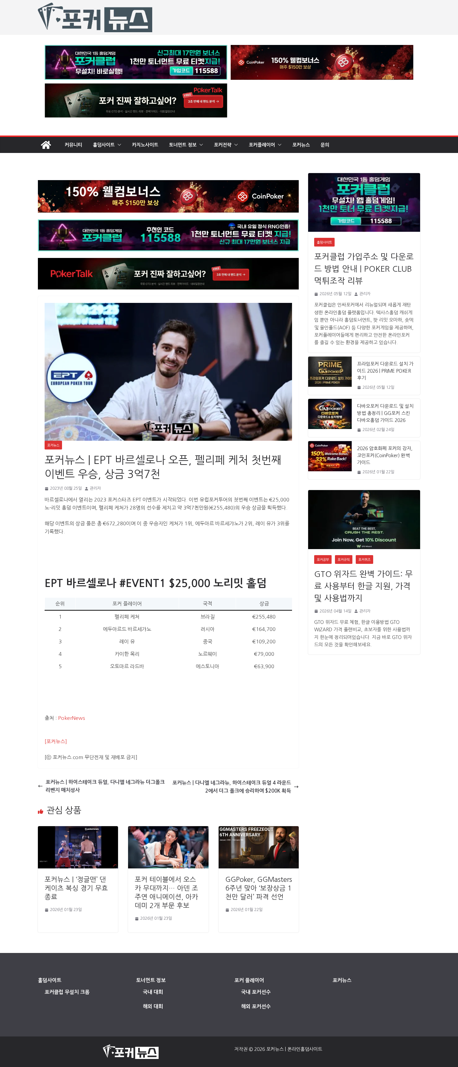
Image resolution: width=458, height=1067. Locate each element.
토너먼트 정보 (182, 145)
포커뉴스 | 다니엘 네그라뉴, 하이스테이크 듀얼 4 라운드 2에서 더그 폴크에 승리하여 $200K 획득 (231, 786)
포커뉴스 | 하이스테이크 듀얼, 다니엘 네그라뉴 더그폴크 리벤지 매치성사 (105, 786)
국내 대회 (153, 992)
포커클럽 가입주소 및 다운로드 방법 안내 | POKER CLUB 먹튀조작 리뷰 (364, 269)
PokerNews (71, 718)
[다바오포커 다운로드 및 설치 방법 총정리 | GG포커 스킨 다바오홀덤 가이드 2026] (330, 418)
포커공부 (323, 559)
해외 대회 (153, 1006)
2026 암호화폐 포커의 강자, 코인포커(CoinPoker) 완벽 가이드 (384, 455)
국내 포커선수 (256, 992)
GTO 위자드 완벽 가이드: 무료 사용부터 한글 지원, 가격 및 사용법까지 (363, 586)
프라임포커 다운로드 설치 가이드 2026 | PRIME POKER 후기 (385, 371)
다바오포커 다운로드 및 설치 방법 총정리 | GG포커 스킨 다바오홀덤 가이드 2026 (385, 413)
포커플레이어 (262, 145)
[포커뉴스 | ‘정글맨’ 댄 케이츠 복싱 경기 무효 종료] (78, 830)
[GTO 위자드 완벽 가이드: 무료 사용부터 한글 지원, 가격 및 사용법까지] (364, 519)
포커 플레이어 (249, 980)
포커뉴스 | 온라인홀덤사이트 (294, 1049)
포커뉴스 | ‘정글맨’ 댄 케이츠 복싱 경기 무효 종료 (76, 888)
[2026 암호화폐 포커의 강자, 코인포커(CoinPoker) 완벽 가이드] (330, 460)
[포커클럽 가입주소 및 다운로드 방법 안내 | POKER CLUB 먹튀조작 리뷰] (364, 202)
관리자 (95, 488)
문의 (325, 145)
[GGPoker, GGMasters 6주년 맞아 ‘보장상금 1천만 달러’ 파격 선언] (259, 830)
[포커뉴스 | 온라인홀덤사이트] (46, 145)
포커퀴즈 (364, 559)
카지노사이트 (145, 145)
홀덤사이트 (104, 145)
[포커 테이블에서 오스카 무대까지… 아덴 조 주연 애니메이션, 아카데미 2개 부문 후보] (168, 830)
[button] (118, 145)
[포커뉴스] (56, 741)
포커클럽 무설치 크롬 (67, 992)
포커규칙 (344, 559)
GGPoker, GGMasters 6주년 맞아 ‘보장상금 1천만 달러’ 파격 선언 (258, 888)
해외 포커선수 (256, 1006)
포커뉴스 (301, 145)
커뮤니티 (73, 145)
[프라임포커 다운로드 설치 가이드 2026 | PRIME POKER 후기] (330, 376)
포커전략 (222, 145)
